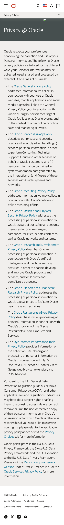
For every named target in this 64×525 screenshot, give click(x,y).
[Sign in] (51, 6)
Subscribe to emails (12, 506)
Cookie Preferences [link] (12, 500)
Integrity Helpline (31, 506)
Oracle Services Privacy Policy (33, 134)
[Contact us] (58, 6)
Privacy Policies (11, 15)
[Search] (38, 6)
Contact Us (47, 506)
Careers (40, 500)
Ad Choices (29, 500)
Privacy (26, 495)
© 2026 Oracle (10, 495)
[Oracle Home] (14, 6)
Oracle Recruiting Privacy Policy (34, 191)
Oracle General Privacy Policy (32, 86)
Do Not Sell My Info (40, 495)
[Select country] (45, 6)
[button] (6, 6)
